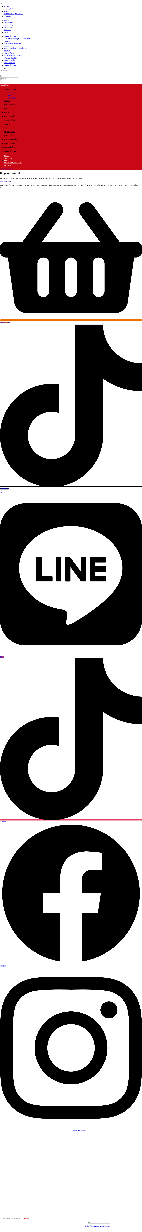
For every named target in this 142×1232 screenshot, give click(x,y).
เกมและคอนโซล (9, 63)
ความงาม (7, 41)
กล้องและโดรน (9, 53)
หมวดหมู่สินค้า (9, 9)
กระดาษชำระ (8, 25)
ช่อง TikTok (7, 16)
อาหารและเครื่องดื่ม (10, 60)
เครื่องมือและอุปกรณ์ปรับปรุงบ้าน (19, 38)
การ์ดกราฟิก (8, 27)
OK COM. (26, 1218)
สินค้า (6, 11)
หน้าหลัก (7, 6)
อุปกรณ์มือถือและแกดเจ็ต (12, 43)
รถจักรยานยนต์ (9, 22)
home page (3, 181)
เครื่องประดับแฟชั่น (10, 58)
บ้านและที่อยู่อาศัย (10, 36)
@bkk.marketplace (79, 1130)
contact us (10, 181)
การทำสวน (7, 32)
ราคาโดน (7, 20)
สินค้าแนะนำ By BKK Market (13, 14)
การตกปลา (7, 30)
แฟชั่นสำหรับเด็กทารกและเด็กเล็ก (15, 48)
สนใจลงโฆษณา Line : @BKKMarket (97, 1226)
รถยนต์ (6, 46)
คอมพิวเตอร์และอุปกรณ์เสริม (14, 55)
